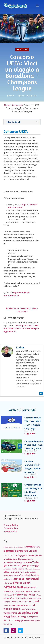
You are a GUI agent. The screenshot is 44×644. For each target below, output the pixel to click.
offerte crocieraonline (32, 569)
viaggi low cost (28, 613)
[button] (37, 6)
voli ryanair (8, 624)
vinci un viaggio (14, 620)
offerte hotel (25, 575)
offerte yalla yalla (18, 598)
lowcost (7, 569)
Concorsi (23, 49)
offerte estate (29, 572)
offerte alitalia (17, 569)
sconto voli (7, 605)
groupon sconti (12, 565)
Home (7, 105)
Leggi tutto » (30, 434)
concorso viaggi (26, 551)
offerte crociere (13, 572)
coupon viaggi (14, 555)
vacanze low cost (23, 605)
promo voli (31, 598)
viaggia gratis (12, 609)
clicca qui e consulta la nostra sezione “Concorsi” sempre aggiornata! (21, 329)
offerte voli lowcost (22, 592)
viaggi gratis (10, 613)
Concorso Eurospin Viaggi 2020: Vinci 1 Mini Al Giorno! (33, 445)
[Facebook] (6, 630)
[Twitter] (20, 630)
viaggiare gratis (28, 609)
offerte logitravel (26, 578)
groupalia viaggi (12, 562)
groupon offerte (29, 562)
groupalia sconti (26, 559)
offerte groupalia (11, 575)
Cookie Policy (11, 529)
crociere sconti (12, 559)
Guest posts (10, 532)
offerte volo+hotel (24, 595)
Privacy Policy (11, 525)
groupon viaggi (30, 565)
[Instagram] (13, 630)
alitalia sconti (21, 547)
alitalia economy (9, 547)
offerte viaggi (21, 583)
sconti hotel (21, 601)
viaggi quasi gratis (29, 617)
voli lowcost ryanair (32, 621)
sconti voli (32, 601)
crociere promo (34, 556)
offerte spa (8, 583)
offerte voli (13, 587)
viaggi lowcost (12, 616)
